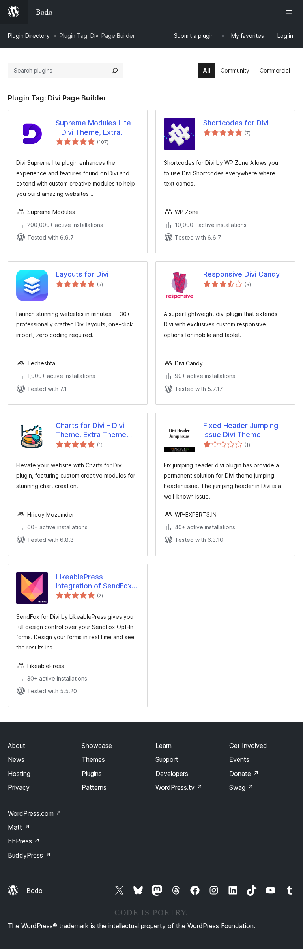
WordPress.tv (178, 787)
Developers (171, 774)
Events (239, 759)
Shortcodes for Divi (236, 123)
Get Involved (248, 746)
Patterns (94, 787)
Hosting (19, 774)
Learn (163, 746)
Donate (244, 774)
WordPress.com (35, 813)
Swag (241, 787)
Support (166, 759)
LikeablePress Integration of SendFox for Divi (94, 582)
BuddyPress (29, 855)
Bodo (34, 891)
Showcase (97, 746)
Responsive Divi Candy (241, 274)
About (16, 746)
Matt (19, 827)
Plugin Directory (29, 35)
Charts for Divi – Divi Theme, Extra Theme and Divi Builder (91, 430)
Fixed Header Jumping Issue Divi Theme (240, 430)
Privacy (19, 787)
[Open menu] (290, 12)
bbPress (24, 841)
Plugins (92, 774)
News (16, 759)
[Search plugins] (115, 70)
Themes (93, 759)
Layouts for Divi (82, 274)
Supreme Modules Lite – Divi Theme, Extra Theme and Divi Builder (94, 128)
